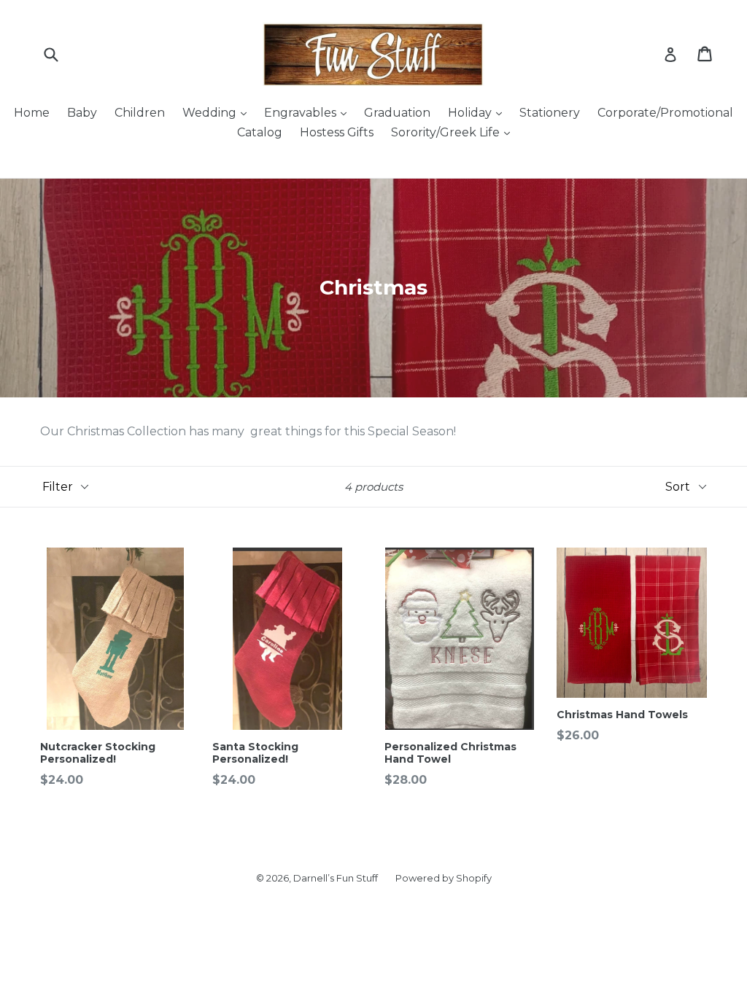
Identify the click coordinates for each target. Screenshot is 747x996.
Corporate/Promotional (665, 113)
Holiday (471, 113)
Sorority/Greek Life (447, 132)
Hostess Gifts (337, 132)
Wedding (210, 113)
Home (32, 113)
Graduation (397, 113)
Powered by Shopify (443, 878)
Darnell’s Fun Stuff (335, 878)
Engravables (301, 113)
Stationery (549, 113)
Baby (82, 113)
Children (140, 113)
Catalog (259, 132)
